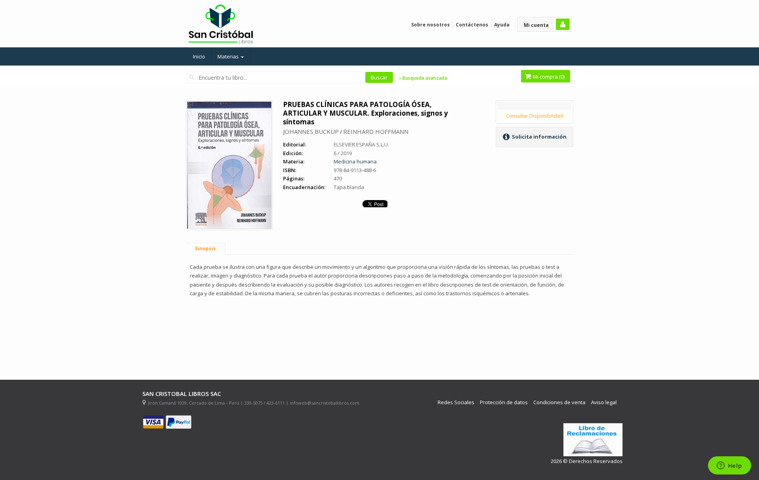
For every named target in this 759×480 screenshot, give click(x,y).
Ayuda (502, 24)
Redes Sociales (456, 402)
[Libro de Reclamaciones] (593, 440)
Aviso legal (604, 402)
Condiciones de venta (559, 402)
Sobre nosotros (430, 24)
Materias (228, 56)
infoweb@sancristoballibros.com (324, 403)
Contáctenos (472, 24)
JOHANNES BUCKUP (311, 131)
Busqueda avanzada (424, 78)
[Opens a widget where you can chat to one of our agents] (729, 466)
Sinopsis (205, 248)
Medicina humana (355, 161)
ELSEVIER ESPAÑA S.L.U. (361, 144)
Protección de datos (504, 402)
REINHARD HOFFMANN (375, 131)
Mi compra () (548, 76)
